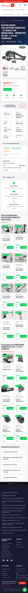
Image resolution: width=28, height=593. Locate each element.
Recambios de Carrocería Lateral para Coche (13, 508)
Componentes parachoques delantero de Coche (12, 501)
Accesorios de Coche (7, 533)
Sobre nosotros (6, 569)
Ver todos (4, 222)
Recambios (8, 20)
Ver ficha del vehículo (7, 351)
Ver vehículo (22, 106)
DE (18, 483)
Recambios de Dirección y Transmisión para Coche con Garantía (13, 524)
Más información (6, 584)
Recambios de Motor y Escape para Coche (13, 498)
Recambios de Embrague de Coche (11, 520)
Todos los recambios (8, 14)
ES (9, 483)
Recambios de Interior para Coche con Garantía (14, 530)
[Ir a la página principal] (5, 5)
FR (15, 483)
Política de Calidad (6, 577)
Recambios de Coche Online (9, 495)
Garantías (4, 571)
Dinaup (22, 590)
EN (12, 483)
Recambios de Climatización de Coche (11, 527)
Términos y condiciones (5, 574)
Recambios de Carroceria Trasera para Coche (13, 505)
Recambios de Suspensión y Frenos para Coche (14, 517)
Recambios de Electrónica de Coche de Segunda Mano (12, 511)
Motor (18, 14)
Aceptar (22, 583)
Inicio (2, 20)
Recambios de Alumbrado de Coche (11, 515)
